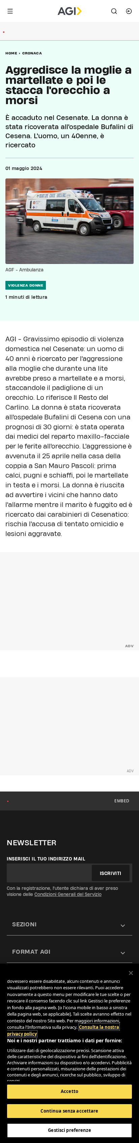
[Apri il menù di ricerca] (114, 11)
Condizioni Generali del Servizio (68, 894)
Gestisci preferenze (69, 1130)
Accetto (69, 1091)
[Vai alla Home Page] (69, 11)
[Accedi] (129, 11)
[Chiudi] (130, 973)
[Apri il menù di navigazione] (10, 11)
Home (11, 53)
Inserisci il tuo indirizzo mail (46, 859)
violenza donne (25, 285)
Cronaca (32, 53)
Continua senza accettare (69, 1111)
